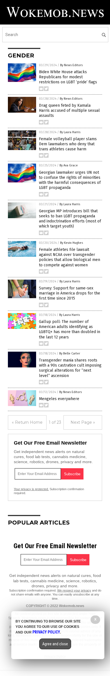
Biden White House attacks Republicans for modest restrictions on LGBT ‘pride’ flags (68, 77)
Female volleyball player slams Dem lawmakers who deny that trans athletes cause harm (68, 144)
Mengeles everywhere (59, 398)
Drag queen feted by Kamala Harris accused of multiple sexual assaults (69, 110)
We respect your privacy (74, 590)
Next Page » (83, 422)
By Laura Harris (70, 132)
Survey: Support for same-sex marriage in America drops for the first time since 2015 (69, 293)
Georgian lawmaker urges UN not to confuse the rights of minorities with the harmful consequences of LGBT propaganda (70, 180)
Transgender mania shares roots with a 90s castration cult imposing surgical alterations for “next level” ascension (70, 368)
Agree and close (55, 644)
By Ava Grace (69, 165)
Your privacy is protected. (31, 489)
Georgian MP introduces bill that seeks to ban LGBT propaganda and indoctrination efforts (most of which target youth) (70, 219)
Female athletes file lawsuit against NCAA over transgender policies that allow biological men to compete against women (69, 257)
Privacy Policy (46, 632)
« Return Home (27, 422)
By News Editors (71, 65)
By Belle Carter (69, 353)
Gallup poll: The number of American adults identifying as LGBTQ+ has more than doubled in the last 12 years (69, 329)
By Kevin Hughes (71, 243)
